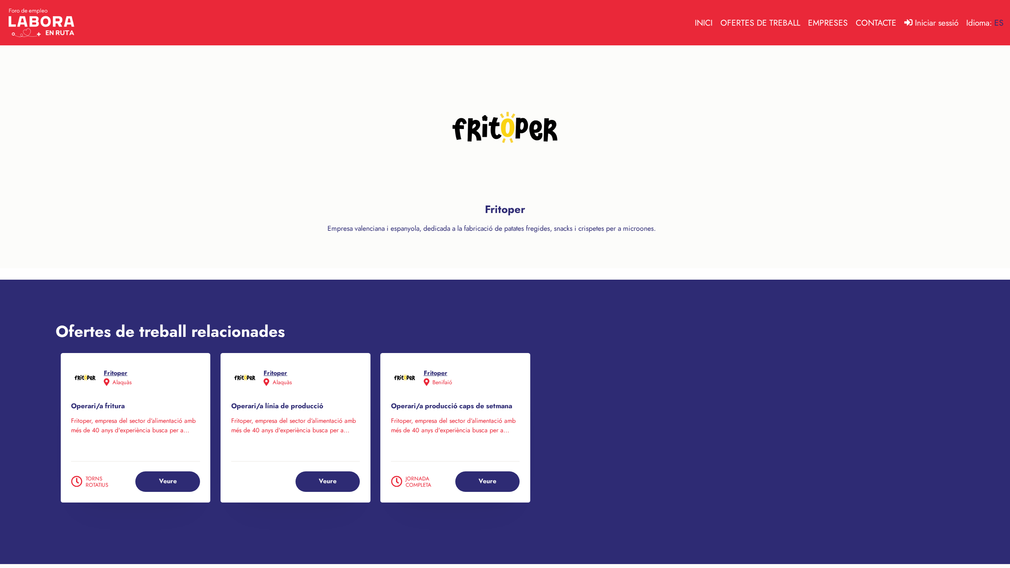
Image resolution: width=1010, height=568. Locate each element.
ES (999, 23)
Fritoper (115, 372)
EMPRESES (828, 23)
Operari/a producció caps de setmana (451, 406)
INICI (704, 23)
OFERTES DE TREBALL (760, 23)
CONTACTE (876, 23)
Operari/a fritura (98, 406)
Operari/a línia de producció (277, 406)
